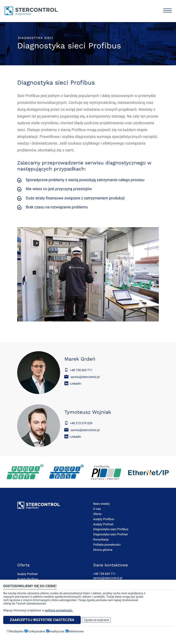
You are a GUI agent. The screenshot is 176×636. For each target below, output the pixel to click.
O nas (97, 509)
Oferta (97, 514)
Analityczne (56, 631)
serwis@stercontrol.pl (85, 377)
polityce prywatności (59, 610)
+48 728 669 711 (81, 370)
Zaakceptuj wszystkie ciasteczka (42, 620)
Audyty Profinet (103, 524)
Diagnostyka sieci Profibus (110, 529)
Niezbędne (16, 631)
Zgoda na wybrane (96, 620)
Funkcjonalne (36, 631)
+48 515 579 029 (81, 423)
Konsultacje (101, 539)
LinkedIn (75, 383)
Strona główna (102, 550)
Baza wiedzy (101, 504)
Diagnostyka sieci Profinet (110, 534)
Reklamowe (76, 631)
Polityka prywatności (107, 544)
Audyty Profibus (103, 519)
